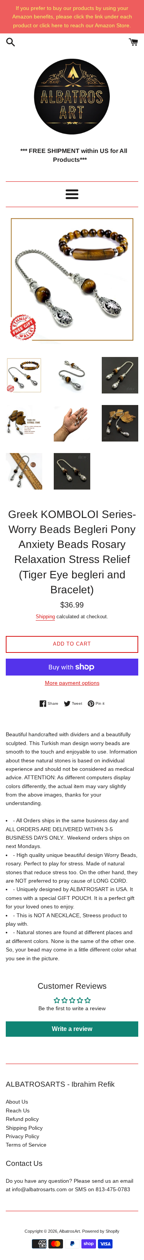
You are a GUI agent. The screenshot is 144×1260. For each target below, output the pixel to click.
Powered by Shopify (100, 1231)
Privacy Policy (22, 1136)
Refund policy (22, 1119)
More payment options (72, 683)
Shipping (45, 616)
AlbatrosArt (69, 1231)
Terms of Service (26, 1145)
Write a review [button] (72, 1029)
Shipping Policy (24, 1128)
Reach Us (18, 1110)
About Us (17, 1102)
